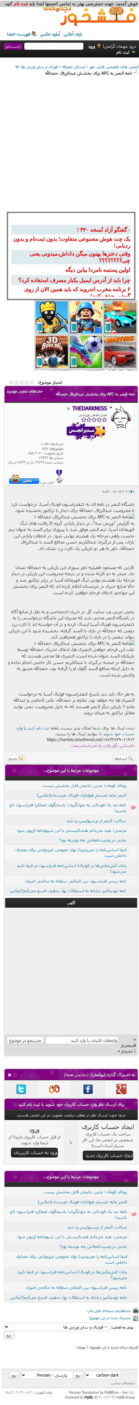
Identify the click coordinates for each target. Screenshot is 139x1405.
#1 (132, 491)
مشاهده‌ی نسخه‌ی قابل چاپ (109, 1310)
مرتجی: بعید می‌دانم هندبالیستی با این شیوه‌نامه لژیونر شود (71, 830)
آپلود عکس (50, 33)
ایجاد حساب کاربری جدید (109, 1155)
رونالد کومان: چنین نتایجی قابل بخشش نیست (84, 785)
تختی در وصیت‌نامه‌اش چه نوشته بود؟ (92, 839)
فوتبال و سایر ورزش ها (39, 66)
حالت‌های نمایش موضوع (25, 391)
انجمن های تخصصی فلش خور (114, 66)
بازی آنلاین (73, 33)
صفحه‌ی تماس (123, 1382)
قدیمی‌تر (128, 1045)
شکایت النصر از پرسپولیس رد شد (96, 820)
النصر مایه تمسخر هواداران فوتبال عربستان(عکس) (81, 795)
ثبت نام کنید (38, 727)
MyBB (88, 1397)
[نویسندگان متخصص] (59, 482)
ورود (91, 46)
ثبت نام (123, 52)
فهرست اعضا (18, 33)
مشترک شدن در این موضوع (110, 1318)
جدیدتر (127, 1051)
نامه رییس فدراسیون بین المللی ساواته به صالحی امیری (75, 880)
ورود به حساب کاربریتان (36, 1152)
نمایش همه (75, 1074)
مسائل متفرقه (73, 66)
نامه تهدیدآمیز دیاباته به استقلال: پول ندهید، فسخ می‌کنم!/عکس (68, 890)
